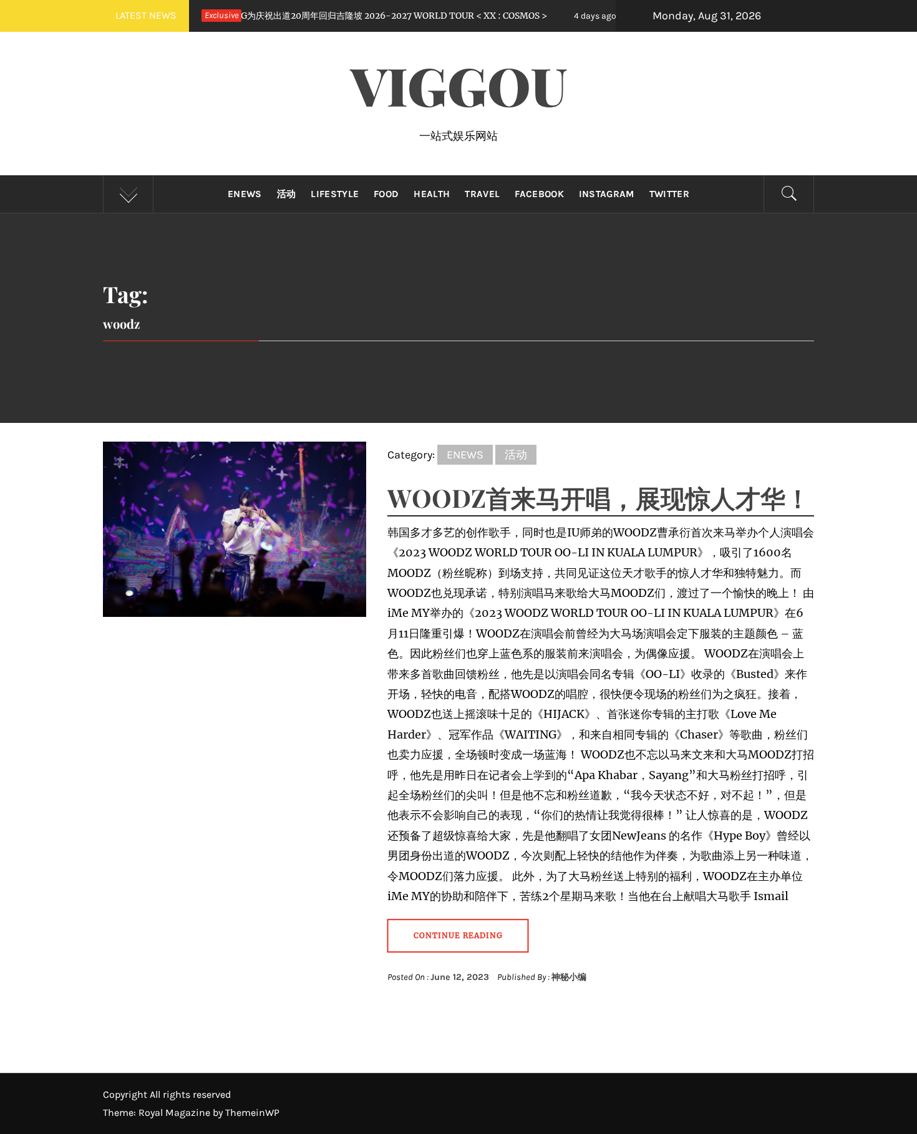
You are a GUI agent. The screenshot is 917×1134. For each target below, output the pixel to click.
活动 (286, 194)
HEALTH (432, 194)
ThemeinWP (252, 1112)
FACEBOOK (539, 194)
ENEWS (245, 194)
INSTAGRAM (606, 194)
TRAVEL (482, 194)
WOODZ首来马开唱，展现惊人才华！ (598, 497)
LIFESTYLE (335, 194)
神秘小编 (568, 977)
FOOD (386, 194)
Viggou (459, 85)
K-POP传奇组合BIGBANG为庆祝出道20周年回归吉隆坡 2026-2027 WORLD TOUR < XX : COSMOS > (284, 15)
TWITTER (669, 194)
